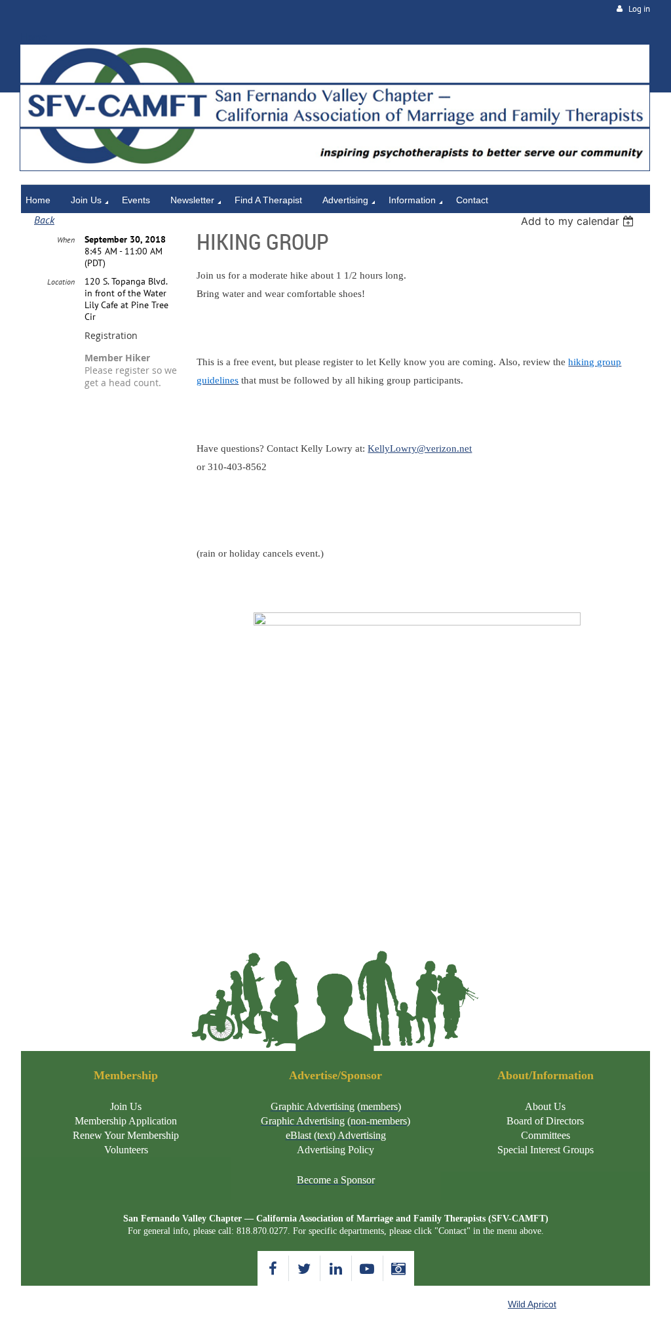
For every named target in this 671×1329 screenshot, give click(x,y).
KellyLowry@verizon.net (420, 448)
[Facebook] (273, 1268)
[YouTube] (367, 1268)
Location (61, 282)
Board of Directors (545, 1120)
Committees (545, 1135)
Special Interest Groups (545, 1149)
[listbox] (579, 221)
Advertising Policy (335, 1149)
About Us (545, 1106)
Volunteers (126, 1149)
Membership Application (126, 1120)
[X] (304, 1268)
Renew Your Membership (126, 1135)
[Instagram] (398, 1268)
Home (33, 37)
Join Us (126, 1106)
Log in (639, 8)
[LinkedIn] (335, 1268)
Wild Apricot (532, 1304)
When (66, 240)
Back (44, 219)
